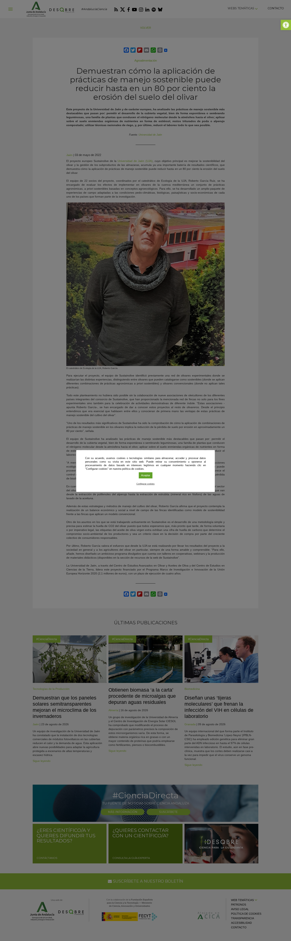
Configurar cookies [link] (145, 484)
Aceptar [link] (145, 475)
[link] (286, 25)
